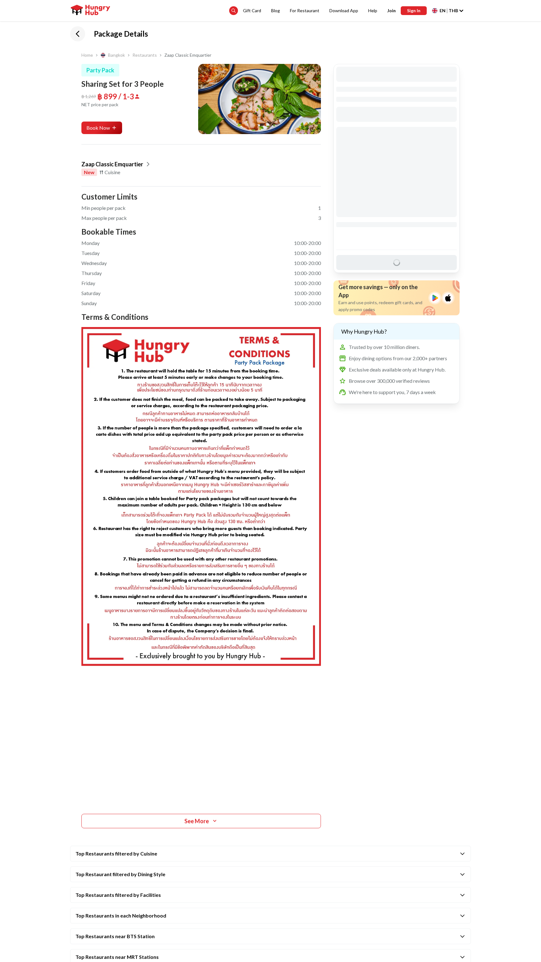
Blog (275, 10)
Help (372, 10)
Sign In (413, 10)
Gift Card (252, 10)
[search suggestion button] (233, 10)
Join (391, 10)
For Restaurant (304, 10)
